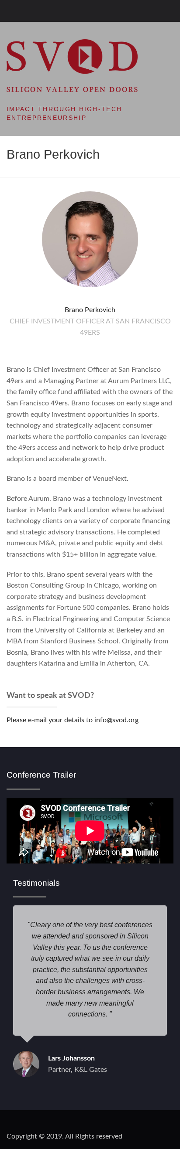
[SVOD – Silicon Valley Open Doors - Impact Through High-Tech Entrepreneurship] (72, 65)
